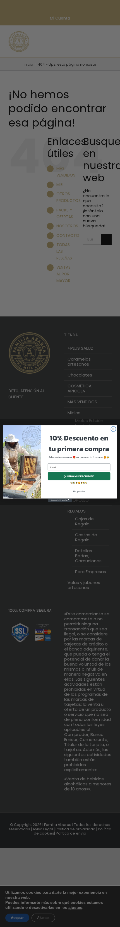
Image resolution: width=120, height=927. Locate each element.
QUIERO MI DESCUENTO (79, 476)
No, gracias (79, 491)
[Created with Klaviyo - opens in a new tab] (60, 500)
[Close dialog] (113, 428)
